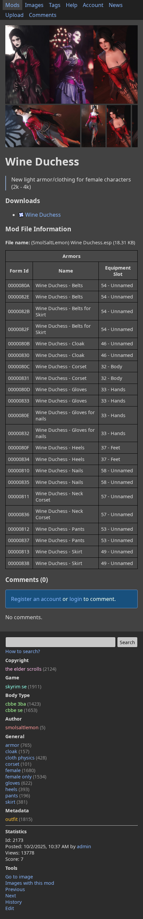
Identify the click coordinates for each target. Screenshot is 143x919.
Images (34, 5)
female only (25, 776)
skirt (16, 802)
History (13, 902)
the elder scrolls (30, 669)
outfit (18, 819)
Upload (14, 15)
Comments (43, 15)
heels (17, 789)
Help (71, 5)
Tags (55, 5)
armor (18, 745)
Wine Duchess (42, 214)
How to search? (22, 651)
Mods (12, 5)
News (116, 5)
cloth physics (26, 757)
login (76, 599)
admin (84, 846)
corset (18, 764)
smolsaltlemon (25, 727)
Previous (15, 889)
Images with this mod (29, 883)
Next (10, 895)
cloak (17, 751)
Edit (9, 908)
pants (17, 795)
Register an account (36, 599)
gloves (18, 783)
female (20, 770)
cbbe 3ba (23, 704)
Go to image (19, 876)
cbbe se (21, 710)
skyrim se (23, 686)
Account (93, 5)
